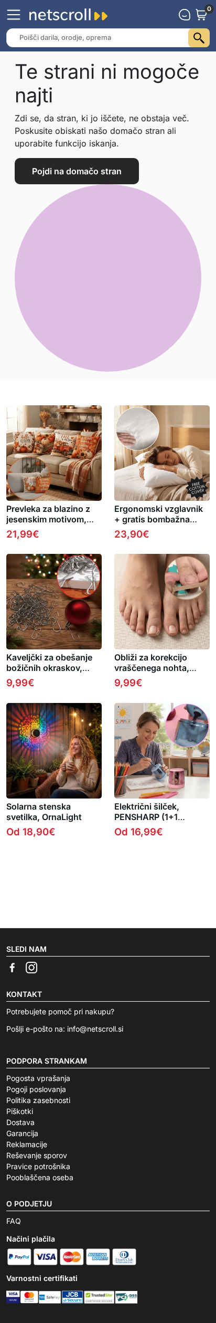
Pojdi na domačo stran (77, 171)
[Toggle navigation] (13, 14)
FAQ (13, 1220)
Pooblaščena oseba (39, 1177)
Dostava (20, 1122)
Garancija (22, 1133)
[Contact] (184, 14)
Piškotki (19, 1111)
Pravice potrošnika (38, 1166)
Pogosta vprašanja (38, 1078)
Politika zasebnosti (38, 1100)
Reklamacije (26, 1144)
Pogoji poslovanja (36, 1089)
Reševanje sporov (36, 1155)
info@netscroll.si (95, 1028)
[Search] (199, 37)
